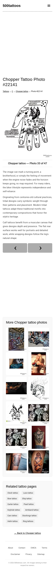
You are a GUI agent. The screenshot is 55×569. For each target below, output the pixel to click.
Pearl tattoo (29, 504)
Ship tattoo (26, 498)
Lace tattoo (28, 493)
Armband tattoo (31, 510)
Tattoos (6, 91)
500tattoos (12, 6)
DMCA (33, 548)
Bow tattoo (12, 498)
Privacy (29, 554)
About (10, 548)
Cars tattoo (12, 515)
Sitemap (40, 554)
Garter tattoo (12, 504)
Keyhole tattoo (13, 510)
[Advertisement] (27, 42)
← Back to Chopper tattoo (27, 533)
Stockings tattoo (29, 515)
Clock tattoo (12, 493)
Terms (44, 548)
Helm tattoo (12, 521)
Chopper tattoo (22, 91)
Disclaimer (15, 554)
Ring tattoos (28, 521)
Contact (21, 548)
